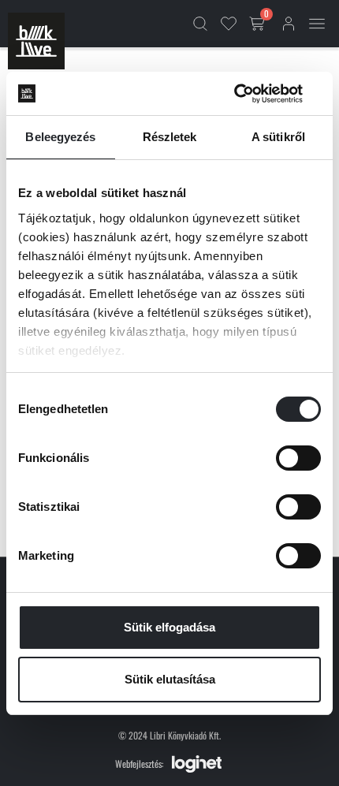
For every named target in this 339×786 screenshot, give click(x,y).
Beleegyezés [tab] (60, 136)
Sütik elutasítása (170, 679)
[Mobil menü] (317, 23)
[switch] (298, 458)
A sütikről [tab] (278, 136)
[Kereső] (200, 23)
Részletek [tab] (170, 136)
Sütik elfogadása (169, 627)
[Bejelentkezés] (288, 23)
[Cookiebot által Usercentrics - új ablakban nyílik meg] (252, 94)
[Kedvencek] (228, 23)
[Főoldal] (36, 41)
